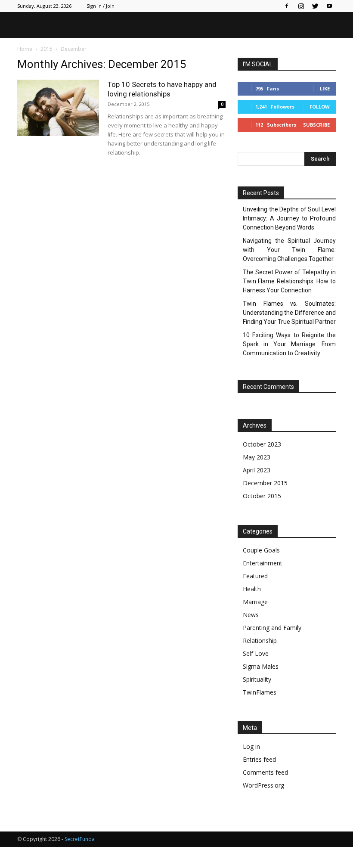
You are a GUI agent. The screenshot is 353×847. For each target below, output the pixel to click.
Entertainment (262, 563)
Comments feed (265, 772)
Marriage (255, 602)
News (251, 615)
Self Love (256, 653)
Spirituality (257, 679)
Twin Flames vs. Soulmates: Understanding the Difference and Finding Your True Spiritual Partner (289, 312)
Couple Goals (261, 550)
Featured (255, 576)
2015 (46, 49)
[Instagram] (300, 6)
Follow (320, 106)
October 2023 (262, 444)
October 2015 (262, 496)
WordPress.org (263, 785)
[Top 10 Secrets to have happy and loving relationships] (58, 108)
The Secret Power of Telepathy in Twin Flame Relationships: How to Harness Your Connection (289, 281)
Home (24, 49)
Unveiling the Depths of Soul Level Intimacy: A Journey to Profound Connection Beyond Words (289, 218)
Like (325, 88)
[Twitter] (315, 6)
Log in (251, 746)
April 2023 (256, 470)
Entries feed (259, 759)
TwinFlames (259, 692)
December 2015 (265, 483)
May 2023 (256, 457)
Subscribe (316, 124)
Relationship (260, 640)
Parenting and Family (272, 628)
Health (252, 589)
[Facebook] (286, 6)
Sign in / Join (101, 6)
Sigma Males (261, 666)
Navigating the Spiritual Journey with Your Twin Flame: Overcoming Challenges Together (289, 249)
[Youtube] (329, 6)
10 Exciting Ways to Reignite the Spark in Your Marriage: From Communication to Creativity (289, 344)
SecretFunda (80, 839)
